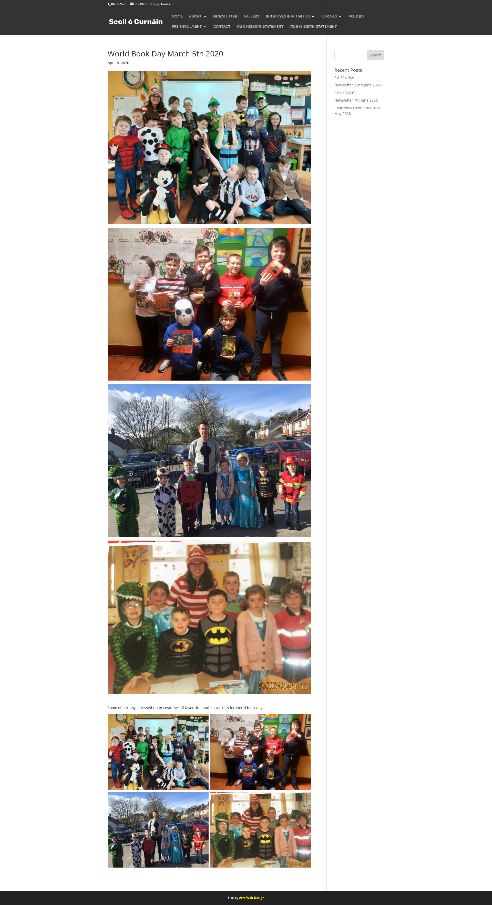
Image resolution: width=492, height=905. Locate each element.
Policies (356, 17)
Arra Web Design (251, 898)
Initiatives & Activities (288, 17)
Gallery (251, 17)
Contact (221, 27)
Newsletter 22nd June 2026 (357, 85)
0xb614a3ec (344, 77)
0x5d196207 (344, 92)
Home (177, 17)
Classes (329, 17)
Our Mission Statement (260, 27)
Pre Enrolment (187, 27)
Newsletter (225, 17)
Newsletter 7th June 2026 (356, 100)
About (195, 17)
